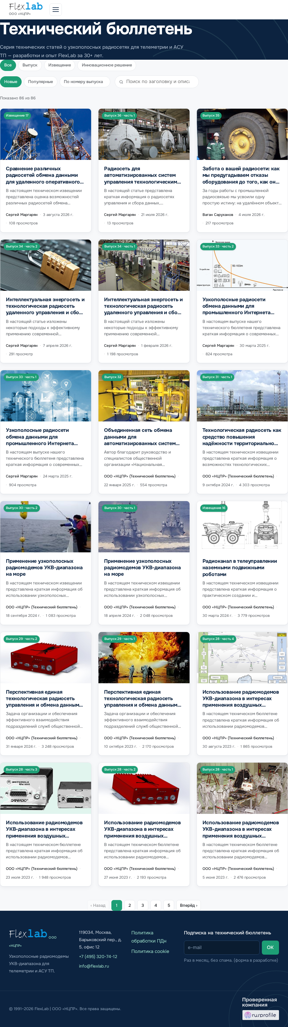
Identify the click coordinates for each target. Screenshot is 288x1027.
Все (8, 65)
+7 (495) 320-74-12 (98, 956)
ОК (270, 947)
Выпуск (29, 65)
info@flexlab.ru (94, 966)
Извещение (59, 65)
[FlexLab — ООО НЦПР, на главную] (28, 934)
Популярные (40, 81)
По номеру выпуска (83, 81)
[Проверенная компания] (260, 1009)
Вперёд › (188, 905)
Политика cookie (150, 951)
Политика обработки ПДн (148, 937)
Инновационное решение (107, 65)
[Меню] (56, 9)
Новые (10, 81)
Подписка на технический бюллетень (227, 933)
